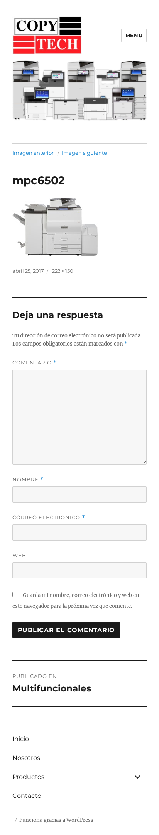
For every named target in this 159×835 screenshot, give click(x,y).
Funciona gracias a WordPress (56, 820)
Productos (28, 776)
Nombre (28, 479)
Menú (133, 35)
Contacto (26, 795)
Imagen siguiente (84, 153)
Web (19, 555)
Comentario (34, 362)
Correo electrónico (48, 517)
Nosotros (26, 757)
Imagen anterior (33, 153)
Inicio (20, 739)
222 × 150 (62, 271)
